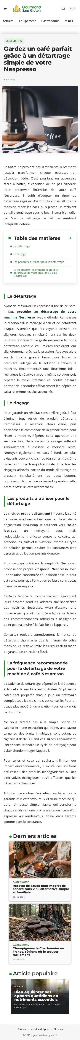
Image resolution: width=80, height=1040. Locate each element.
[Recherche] (63, 8)
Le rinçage (19, 254)
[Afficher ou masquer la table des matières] (66, 238)
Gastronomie (21, 882)
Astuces (14, 41)
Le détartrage (21, 246)
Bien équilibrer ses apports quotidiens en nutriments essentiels (36, 996)
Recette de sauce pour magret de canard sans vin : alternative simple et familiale (41, 889)
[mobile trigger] (7, 8)
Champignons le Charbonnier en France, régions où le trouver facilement (38, 952)
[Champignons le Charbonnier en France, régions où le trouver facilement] (40, 922)
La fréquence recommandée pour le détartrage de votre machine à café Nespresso (35, 272)
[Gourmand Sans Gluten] (27, 8)
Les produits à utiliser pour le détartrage (38, 262)
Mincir (18, 986)
